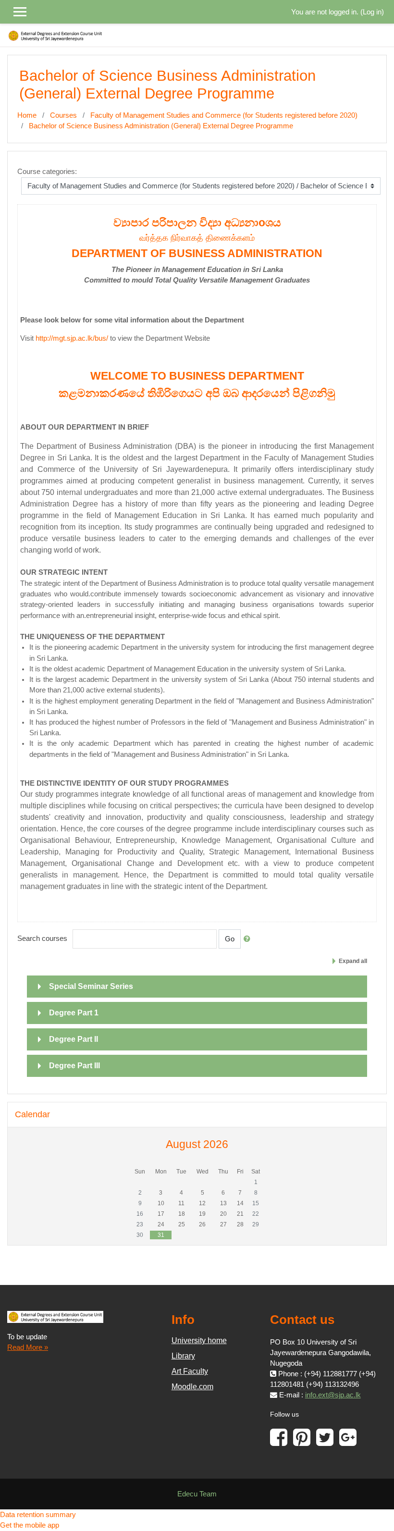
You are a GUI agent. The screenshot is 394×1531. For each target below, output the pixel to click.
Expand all (353, 961)
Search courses (42, 938)
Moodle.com (192, 1387)
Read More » (27, 1347)
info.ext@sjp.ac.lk (333, 1395)
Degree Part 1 (73, 1013)
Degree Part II (73, 1039)
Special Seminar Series (91, 986)
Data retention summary (38, 1515)
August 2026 (197, 1144)
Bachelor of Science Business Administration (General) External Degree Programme (161, 126)
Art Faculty (190, 1371)
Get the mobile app (29, 1525)
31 (161, 1235)
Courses (63, 115)
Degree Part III (74, 1066)
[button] (249, 939)
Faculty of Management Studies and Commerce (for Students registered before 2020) (223, 115)
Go (229, 939)
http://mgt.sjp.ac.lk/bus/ (72, 338)
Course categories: (47, 171)
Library (183, 1356)
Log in (372, 12)
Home (27, 115)
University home (199, 1340)
